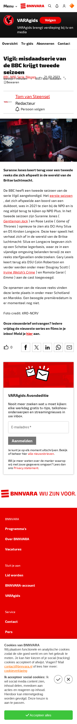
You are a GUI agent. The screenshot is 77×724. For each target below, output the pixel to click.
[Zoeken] (50, 6)
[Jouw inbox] (57, 6)
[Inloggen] (64, 6)
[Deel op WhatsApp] (58, 347)
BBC (6, 77)
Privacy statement (26, 468)
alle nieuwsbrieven (41, 453)
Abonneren (45, 43)
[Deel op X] (36, 347)
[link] (7, 102)
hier (29, 333)
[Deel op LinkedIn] (47, 347)
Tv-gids (27, 43)
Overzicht (10, 43)
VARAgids (27, 20)
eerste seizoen (61, 195)
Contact (64, 43)
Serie (21, 77)
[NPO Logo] (72, 6)
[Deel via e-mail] (69, 347)
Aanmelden (22, 440)
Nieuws (31, 77)
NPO (13, 77)
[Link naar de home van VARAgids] (8, 20)
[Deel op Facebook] (25, 347)
